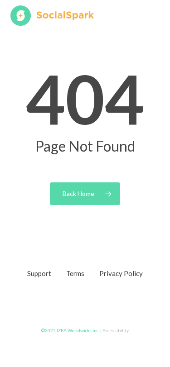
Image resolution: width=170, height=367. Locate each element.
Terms (75, 273)
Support (39, 273)
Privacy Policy (121, 273)
